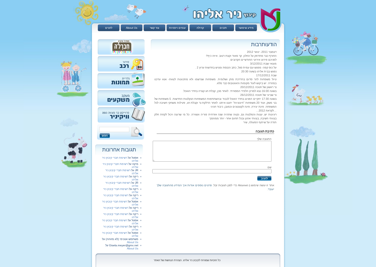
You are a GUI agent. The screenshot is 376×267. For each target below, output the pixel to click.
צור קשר (154, 27)
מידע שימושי (246, 27)
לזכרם (108, 27)
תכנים (223, 27)
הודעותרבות (264, 44)
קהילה (200, 27)
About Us (131, 27)
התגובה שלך (264, 138)
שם (269, 167)
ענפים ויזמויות (177, 27)
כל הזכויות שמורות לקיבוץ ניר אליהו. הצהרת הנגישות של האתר (187, 260)
